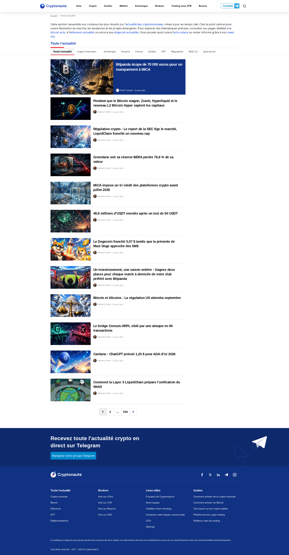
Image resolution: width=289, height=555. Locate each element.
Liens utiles (153, 490)
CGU (148, 520)
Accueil (54, 15)
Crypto (93, 6)
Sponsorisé (209, 51)
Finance (125, 51)
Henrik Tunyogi (126, 90)
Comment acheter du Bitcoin (209, 502)
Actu (79, 6)
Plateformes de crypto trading (209, 514)
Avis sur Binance (107, 508)
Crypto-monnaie (59, 496)
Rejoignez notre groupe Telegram (73, 456)
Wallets (124, 6)
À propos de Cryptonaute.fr (160, 496)
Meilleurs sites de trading (207, 520)
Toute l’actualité (60, 490)
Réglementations (59, 520)
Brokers (159, 6)
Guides (108, 6)
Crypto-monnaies (86, 51)
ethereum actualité (82, 32)
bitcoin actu (58, 32)
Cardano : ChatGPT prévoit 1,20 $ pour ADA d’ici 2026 (134, 354)
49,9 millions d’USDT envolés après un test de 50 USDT (135, 213)
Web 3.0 (193, 51)
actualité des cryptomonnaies (144, 24)
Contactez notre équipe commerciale (165, 514)
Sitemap (150, 526)
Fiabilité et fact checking (158, 508)
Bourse (203, 6)
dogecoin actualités (126, 32)
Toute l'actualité (62, 51)
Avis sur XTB (105, 502)
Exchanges (141, 6)
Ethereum (56, 508)
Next (133, 411)
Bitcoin (54, 502)
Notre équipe (153, 502)
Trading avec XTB (181, 6)
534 (125, 412)
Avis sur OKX (105, 514)
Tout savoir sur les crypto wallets (211, 508)
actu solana (181, 32)
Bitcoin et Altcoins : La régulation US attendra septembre (137, 298)
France (139, 51)
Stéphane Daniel (104, 112)
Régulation (177, 51)
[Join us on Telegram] (230, 6)
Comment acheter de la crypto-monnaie (215, 496)
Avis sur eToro (105, 496)
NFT (163, 51)
